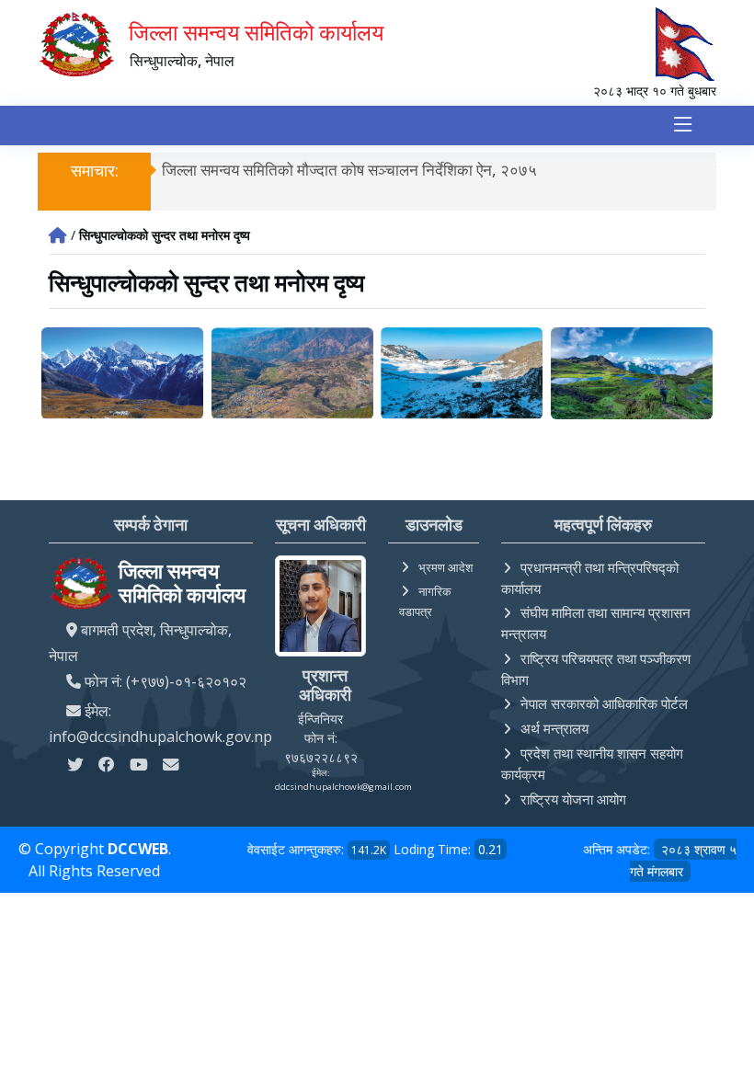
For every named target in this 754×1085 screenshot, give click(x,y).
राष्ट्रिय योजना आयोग (573, 799)
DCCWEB (138, 849)
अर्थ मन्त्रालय (554, 728)
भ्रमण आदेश (445, 567)
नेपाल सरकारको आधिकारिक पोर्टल (604, 703)
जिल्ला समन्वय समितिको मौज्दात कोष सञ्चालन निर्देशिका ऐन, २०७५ (349, 169)
